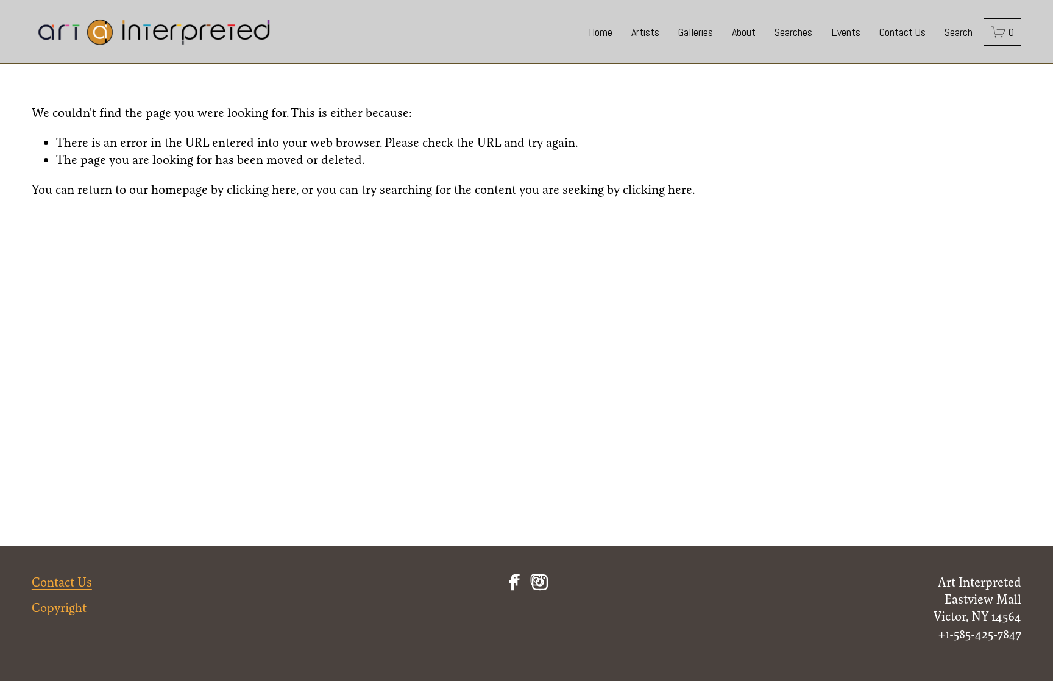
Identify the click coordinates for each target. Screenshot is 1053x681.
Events (845, 32)
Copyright (59, 607)
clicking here (261, 189)
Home (600, 32)
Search (959, 32)
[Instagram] (539, 582)
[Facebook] (513, 582)
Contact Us (902, 32)
